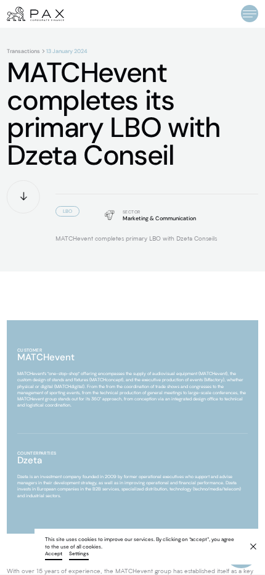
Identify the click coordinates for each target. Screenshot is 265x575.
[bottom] (23, 196)
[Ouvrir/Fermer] (249, 13)
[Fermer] (249, 542)
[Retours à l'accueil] (35, 14)
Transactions (23, 51)
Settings (79, 554)
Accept (53, 554)
